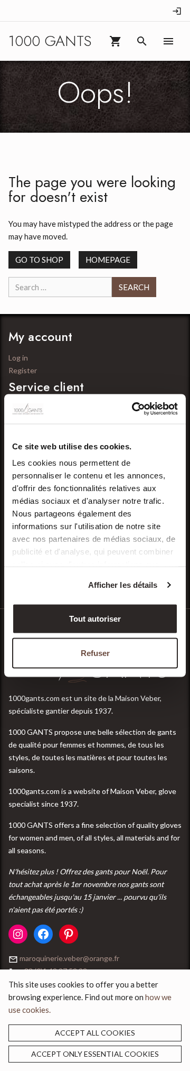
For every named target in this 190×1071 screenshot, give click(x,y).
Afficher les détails (123, 584)
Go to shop (39, 259)
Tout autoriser (95, 618)
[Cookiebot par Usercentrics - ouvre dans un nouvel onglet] (134, 409)
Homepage (108, 259)
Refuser (95, 653)
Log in (18, 357)
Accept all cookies (95, 1032)
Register (22, 370)
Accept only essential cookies (95, 1053)
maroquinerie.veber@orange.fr (69, 958)
